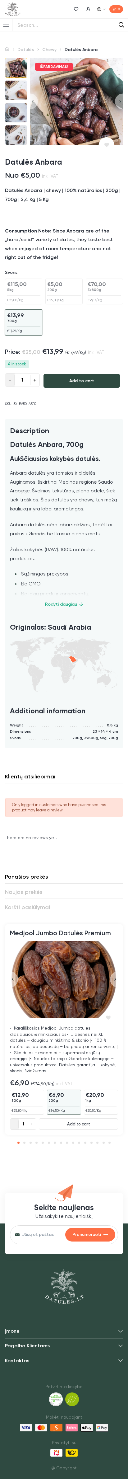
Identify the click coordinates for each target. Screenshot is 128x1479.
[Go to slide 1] (18, 1143)
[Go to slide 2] (24, 1143)
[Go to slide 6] (49, 1143)
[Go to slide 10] (73, 1143)
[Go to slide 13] (91, 1143)
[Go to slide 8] (61, 1143)
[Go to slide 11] (79, 1143)
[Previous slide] (34, 101)
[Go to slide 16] (109, 1143)
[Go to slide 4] (36, 1143)
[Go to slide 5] (43, 1143)
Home (7, 49)
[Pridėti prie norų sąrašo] (106, 145)
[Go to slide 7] (55, 1143)
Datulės (25, 49)
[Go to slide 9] (67, 1143)
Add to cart (81, 380)
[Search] (121, 25)
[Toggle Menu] (6, 25)
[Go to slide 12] (85, 1143)
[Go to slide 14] (97, 1143)
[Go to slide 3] (31, 1143)
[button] (16, 68)
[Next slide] (119, 101)
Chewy (49, 49)
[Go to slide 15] (104, 1143)
